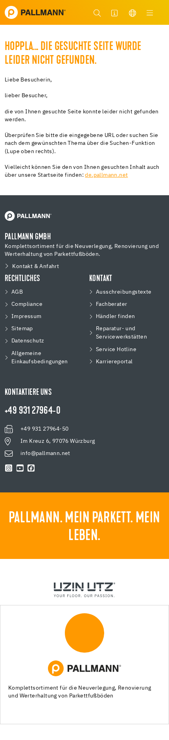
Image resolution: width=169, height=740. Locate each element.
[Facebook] (31, 468)
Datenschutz (27, 341)
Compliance (26, 304)
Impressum (26, 316)
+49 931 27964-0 (33, 411)
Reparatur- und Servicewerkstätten (121, 333)
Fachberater (111, 304)
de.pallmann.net (106, 175)
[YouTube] (20, 468)
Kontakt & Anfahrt (35, 266)
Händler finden (115, 316)
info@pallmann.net (45, 453)
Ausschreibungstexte (124, 292)
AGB (17, 292)
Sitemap (22, 328)
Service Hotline (116, 349)
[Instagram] (9, 468)
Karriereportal (114, 361)
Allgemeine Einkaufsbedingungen (39, 357)
